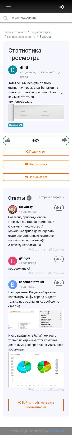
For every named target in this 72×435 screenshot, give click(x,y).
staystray (26, 207)
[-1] (64, 140)
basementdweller (31, 282)
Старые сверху (50, 197)
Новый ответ (37, 177)
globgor (25, 258)
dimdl (24, 67)
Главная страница (14, 32)
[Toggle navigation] (8, 6)
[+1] (7, 140)
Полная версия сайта (21, 36)
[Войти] (62, 7)
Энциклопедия (40, 32)
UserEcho (57, 431)
